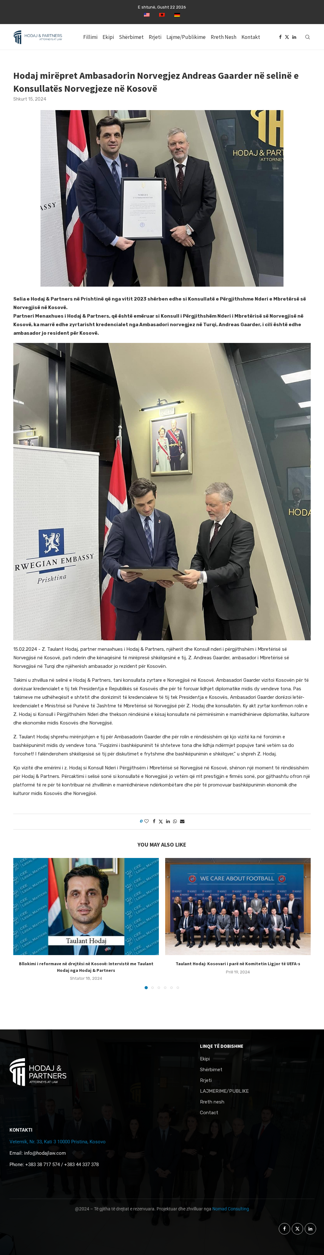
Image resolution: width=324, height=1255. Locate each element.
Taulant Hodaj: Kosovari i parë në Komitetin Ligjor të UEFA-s (238, 963)
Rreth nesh (212, 1102)
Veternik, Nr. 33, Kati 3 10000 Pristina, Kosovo (57, 1142)
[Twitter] (287, 37)
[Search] (307, 37)
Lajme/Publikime (186, 37)
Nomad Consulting (230, 1208)
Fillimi (90, 37)
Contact (209, 1112)
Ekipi (108, 37)
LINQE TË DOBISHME (221, 1046)
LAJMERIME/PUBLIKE (224, 1091)
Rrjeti (155, 37)
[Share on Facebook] (154, 821)
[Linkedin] (294, 37)
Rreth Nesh (223, 37)
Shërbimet (131, 37)
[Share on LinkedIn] (168, 821)
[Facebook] (280, 37)
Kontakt (250, 37)
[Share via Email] (182, 821)
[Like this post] (146, 821)
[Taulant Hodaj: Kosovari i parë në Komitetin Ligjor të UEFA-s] (238, 906)
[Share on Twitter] (161, 821)
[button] (21, 923)
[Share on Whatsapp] (175, 821)
